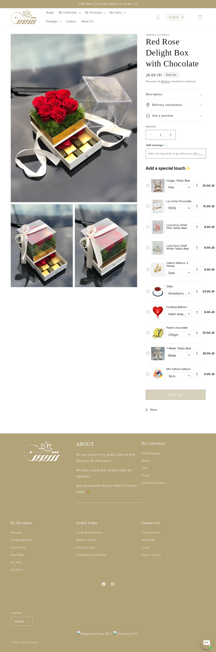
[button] (69, 12)
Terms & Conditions (89, 532)
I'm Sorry (17, 569)
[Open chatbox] (207, 643)
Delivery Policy (86, 540)
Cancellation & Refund (91, 555)
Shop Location (151, 555)
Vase (144, 468)
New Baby (17, 555)
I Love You (18, 547)
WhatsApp (148, 540)
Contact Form (150, 532)
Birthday (16, 532)
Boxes (145, 460)
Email (145, 547)
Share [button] (153, 409)
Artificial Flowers (153, 482)
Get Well (16, 562)
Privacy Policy (85, 547)
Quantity (151, 126)
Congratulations (21, 540)
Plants (146, 475)
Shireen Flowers (29, 642)
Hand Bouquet (151, 453)
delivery (165, 81)
